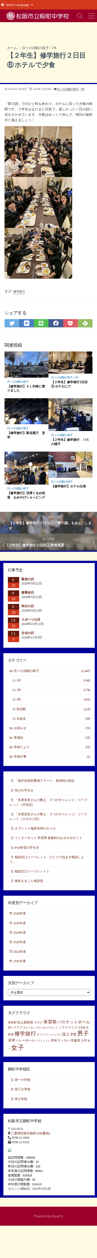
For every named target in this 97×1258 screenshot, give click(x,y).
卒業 (73, 1034)
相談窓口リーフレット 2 (31, 871)
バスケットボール (74, 1022)
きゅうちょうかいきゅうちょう (40, 1027)
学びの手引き (24, 790)
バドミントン (42, 1040)
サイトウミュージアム (49, 1034)
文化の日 (27, 633)
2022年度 (19, 951)
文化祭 (81, 1027)
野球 (54, 1040)
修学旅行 (19, 291)
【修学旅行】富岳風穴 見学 (26, 435)
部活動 (53, 709)
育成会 (52, 737)
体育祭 (50, 1022)
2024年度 (19, 933)
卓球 (11, 1040)
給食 (11, 1034)
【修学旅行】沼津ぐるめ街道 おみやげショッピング (26, 495)
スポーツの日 (30, 619)
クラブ (18, 1027)
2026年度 (19, 913)
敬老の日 (27, 579)
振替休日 (27, 592)
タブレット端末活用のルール (35, 828)
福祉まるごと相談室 (29, 881)
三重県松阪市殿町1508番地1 (31, 1133)
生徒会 (53, 718)
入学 (84, 1040)
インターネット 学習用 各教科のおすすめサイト (48, 838)
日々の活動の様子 (35, 48)
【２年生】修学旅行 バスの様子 (70, 442)
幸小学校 (21, 1099)
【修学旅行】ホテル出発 (68, 486)
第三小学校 (22, 1089)
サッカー (64, 1040)
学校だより (52, 747)
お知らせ (52, 728)
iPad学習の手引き (27, 848)
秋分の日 (27, 606)
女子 (17, 1047)
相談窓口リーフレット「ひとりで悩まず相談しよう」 (47, 859)
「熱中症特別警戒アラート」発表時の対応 (45, 781)
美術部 (12, 1022)
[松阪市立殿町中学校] (37, 16)
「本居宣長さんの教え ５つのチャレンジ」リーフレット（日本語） (48, 802)
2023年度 (19, 942)
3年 (53, 699)
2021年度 (19, 961)
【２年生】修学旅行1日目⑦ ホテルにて (69, 384)
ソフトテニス (67, 1027)
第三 (10, 1027)
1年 (53, 680)
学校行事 (52, 756)
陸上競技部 (25, 1022)
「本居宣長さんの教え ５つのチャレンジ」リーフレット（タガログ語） (48, 816)
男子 (83, 1033)
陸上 (65, 1034)
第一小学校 (22, 1080)
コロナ (38, 1022)
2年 (54, 48)
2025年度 (19, 923)
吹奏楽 (75, 1040)
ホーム (12, 48)
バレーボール (25, 1040)
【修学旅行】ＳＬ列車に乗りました (26, 388)
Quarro (57, 1216)
